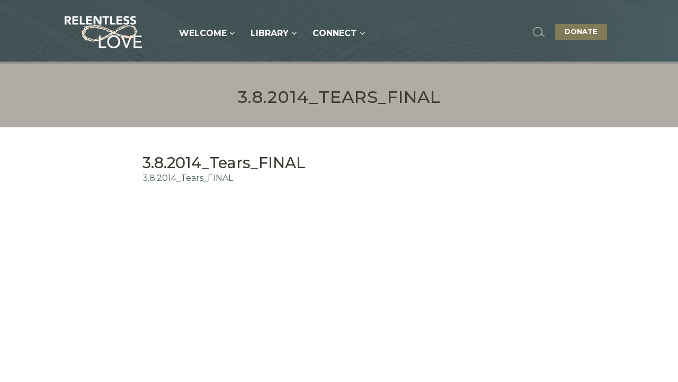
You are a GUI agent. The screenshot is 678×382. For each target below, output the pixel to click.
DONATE (581, 31)
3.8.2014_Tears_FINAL (187, 178)
